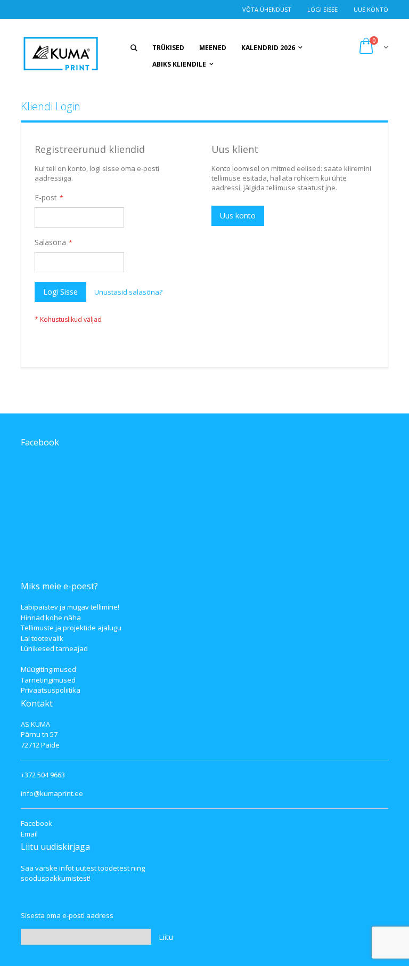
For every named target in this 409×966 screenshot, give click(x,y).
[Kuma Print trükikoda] (61, 53)
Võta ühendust (266, 9)
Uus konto (371, 9)
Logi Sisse (322, 9)
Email (29, 834)
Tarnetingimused (48, 680)
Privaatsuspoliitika (50, 690)
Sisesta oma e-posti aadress (67, 915)
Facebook (36, 823)
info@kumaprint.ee (52, 793)
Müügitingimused (48, 669)
